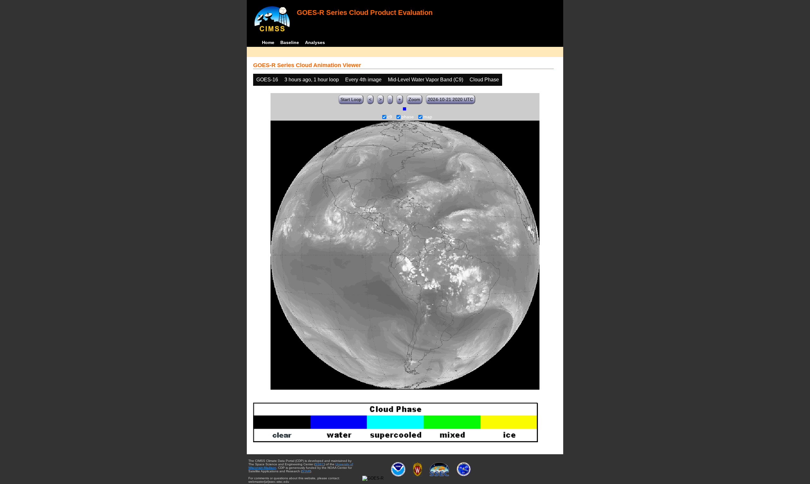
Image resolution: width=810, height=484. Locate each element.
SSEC (319, 464)
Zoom (414, 99)
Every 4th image (363, 79)
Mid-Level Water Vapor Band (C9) (425, 79)
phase (408, 117)
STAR (306, 471)
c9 (389, 117)
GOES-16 (267, 79)
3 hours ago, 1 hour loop (311, 79)
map (427, 117)
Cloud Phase (484, 79)
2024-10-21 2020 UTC (450, 99)
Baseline (289, 42)
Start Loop (350, 99)
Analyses (315, 42)
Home (268, 42)
